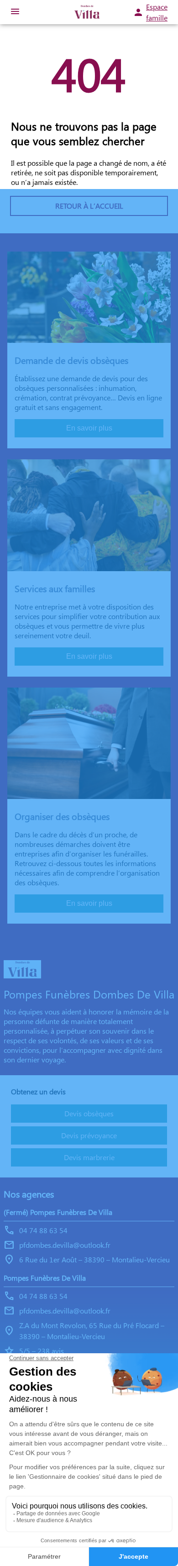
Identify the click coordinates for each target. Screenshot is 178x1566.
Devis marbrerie (89, 1157)
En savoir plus (89, 428)
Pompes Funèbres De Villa (45, 1277)
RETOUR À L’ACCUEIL (89, 205)
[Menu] (15, 12)
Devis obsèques (89, 1113)
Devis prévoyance (89, 1135)
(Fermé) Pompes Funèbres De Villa (58, 1212)
